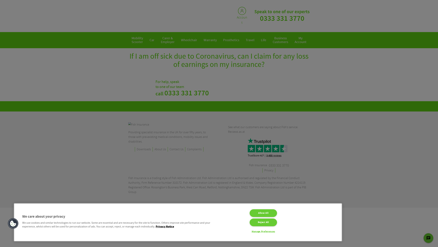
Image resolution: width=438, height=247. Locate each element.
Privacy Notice (165, 227)
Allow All (263, 213)
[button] (13, 223)
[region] (178, 222)
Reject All (263, 222)
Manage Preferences (263, 231)
